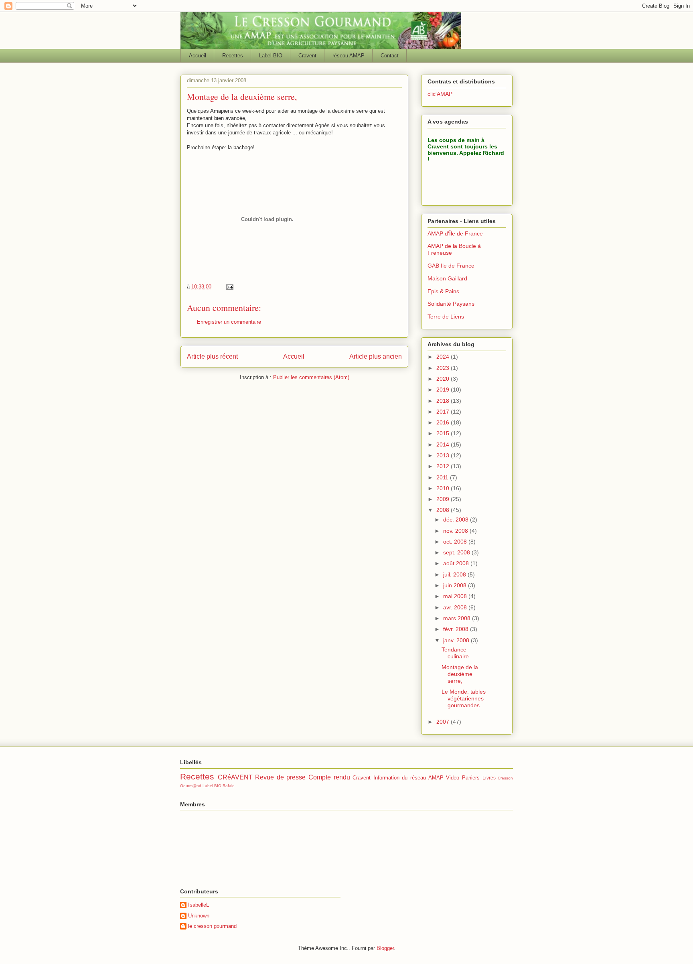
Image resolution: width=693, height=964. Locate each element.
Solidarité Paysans (451, 303)
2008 (443, 510)
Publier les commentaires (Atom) (311, 377)
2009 (443, 499)
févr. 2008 (456, 629)
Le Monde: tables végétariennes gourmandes (464, 698)
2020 (443, 378)
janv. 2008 (457, 640)
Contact (390, 56)
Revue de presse (280, 777)
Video (452, 778)
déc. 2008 (456, 519)
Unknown (198, 916)
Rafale (229, 785)
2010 (443, 488)
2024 (443, 356)
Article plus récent (212, 356)
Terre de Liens (446, 316)
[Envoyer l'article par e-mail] (229, 287)
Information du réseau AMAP (408, 778)
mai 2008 (455, 596)
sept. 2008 (457, 552)
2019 (443, 389)
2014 (443, 444)
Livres (489, 777)
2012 (443, 466)
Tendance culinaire (455, 653)
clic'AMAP (440, 94)
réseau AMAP (348, 56)
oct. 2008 (455, 541)
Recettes (232, 56)
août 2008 (456, 563)
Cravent (307, 56)
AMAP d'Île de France (455, 233)
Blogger (385, 948)
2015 (443, 433)
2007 (443, 721)
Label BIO (270, 56)
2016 (443, 422)
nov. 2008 (456, 531)
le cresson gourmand (212, 926)
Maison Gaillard (447, 278)
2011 (443, 477)
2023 (443, 368)
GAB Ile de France (451, 265)
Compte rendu (329, 777)
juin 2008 (455, 585)
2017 (443, 411)
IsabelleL (198, 905)
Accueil (197, 56)
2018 (443, 401)
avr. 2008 (455, 607)
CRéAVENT (235, 777)
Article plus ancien (375, 356)
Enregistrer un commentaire (229, 322)
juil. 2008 (455, 574)
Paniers (471, 778)
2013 (443, 455)
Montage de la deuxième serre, (460, 674)
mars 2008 (457, 618)
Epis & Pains (443, 291)
